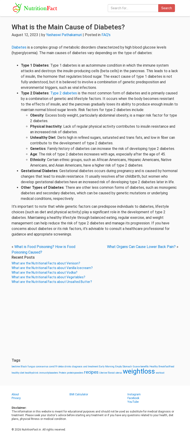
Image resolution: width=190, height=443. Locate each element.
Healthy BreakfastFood (161, 366)
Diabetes (19, 47)
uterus (118, 372)
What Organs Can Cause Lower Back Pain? (141, 247)
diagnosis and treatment (85, 366)
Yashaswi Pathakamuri (64, 35)
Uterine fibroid (107, 372)
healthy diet (18, 372)
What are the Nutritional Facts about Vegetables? (48, 277)
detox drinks (64, 366)
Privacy (16, 398)
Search (166, 8)
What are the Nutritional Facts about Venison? (46, 263)
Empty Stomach (123, 366)
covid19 (53, 366)
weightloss (139, 371)
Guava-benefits (141, 366)
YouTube (133, 401)
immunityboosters (48, 372)
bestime (16, 366)
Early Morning (106, 366)
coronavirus (42, 366)
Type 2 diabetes (63, 93)
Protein (62, 372)
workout (160, 372)
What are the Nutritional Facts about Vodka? (44, 272)
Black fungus (28, 366)
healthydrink (31, 372)
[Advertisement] (95, 321)
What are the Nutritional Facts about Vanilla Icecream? (52, 268)
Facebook (133, 398)
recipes (91, 372)
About (15, 394)
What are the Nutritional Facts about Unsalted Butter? (52, 282)
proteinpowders (75, 372)
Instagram (134, 394)
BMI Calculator (79, 394)
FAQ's (106, 35)
